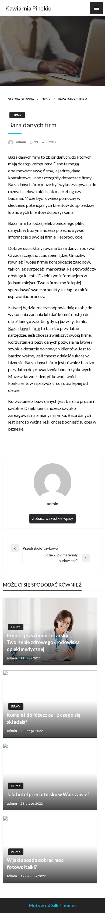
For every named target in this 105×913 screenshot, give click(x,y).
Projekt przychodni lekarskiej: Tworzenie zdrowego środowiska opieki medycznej (43, 642)
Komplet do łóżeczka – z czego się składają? (43, 718)
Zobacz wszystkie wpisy (52, 518)
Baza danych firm (24, 328)
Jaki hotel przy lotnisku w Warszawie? (48, 794)
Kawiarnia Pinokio (28, 8)
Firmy (45, 99)
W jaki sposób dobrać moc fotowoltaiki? (35, 863)
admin (21, 142)
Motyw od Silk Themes (52, 905)
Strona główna (21, 99)
